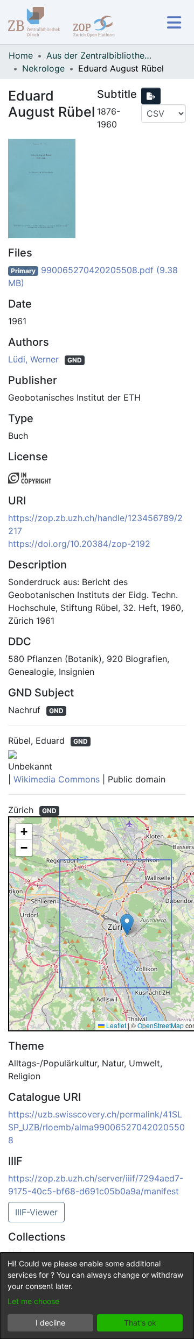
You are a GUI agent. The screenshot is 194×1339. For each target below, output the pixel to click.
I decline (50, 1322)
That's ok (140, 1322)
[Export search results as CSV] (151, 96)
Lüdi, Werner (34, 359)
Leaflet (115, 1025)
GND (74, 360)
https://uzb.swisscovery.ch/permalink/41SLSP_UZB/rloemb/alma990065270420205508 (96, 1127)
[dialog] (97, 1295)
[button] (127, 925)
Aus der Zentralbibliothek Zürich (100, 55)
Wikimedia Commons (56, 779)
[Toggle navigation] (174, 22)
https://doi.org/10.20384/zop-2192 (79, 543)
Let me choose (33, 1301)
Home (21, 55)
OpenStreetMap (160, 1025)
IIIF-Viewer (36, 1212)
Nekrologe (43, 68)
